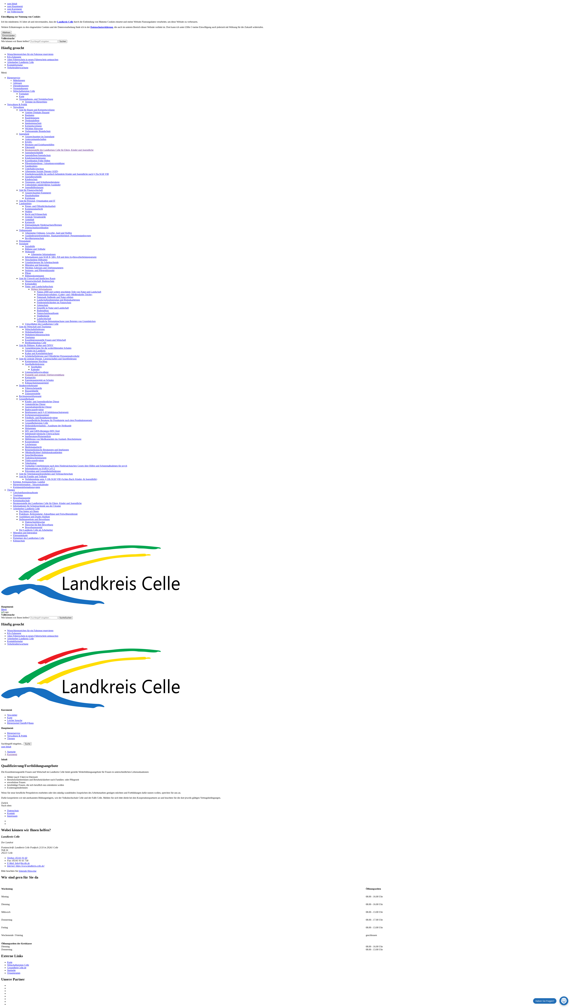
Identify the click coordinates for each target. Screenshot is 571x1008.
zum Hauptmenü (15, 6)
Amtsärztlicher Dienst (35, 404)
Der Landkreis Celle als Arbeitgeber (36, 530)
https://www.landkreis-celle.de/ (25, 866)
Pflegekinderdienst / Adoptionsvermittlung (45, 163)
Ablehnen (6, 32)
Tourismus (30, 337)
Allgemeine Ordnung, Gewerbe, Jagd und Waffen (48, 233)
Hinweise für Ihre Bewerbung (39, 524)
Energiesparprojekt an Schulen (39, 380)
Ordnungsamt (25, 230)
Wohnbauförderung (34, 332)
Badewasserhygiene (34, 409)
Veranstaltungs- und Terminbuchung (36, 99)
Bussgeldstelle (31, 391)
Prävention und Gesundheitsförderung (43, 471)
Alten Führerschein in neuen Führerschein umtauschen (32, 59)
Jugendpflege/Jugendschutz (38, 155)
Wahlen (28, 211)
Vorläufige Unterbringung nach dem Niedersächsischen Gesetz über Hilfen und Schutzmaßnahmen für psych (76, 466)
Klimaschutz (19, 540)
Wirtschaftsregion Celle (24, 91)
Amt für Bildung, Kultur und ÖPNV (36, 345)
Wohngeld (30, 251)
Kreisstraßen (31, 284)
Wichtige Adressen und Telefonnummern (44, 267)
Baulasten (29, 115)
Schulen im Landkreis (35, 350)
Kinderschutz (31, 179)
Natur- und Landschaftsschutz (39, 286)
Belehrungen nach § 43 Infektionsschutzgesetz (47, 412)
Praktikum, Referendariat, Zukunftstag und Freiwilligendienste (48, 514)
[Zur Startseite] (285, 575)
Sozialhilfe (30, 246)
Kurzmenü (12, 754)
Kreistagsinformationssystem (26, 487)
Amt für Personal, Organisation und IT (37, 201)
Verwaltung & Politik (17, 104)
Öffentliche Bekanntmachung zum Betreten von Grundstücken (66, 321)
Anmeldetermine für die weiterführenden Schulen (48, 348)
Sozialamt (23, 243)
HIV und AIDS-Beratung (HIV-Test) (42, 431)
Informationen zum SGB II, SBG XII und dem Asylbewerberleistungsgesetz (61, 257)
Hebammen (30, 428)
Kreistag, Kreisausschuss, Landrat (29, 482)
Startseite (11, 751)
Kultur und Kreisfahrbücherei (39, 353)
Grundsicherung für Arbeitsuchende (42, 262)
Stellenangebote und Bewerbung (34, 519)
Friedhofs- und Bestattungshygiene (41, 417)
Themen (11, 490)
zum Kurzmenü (14, 9)
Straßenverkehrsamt (28, 385)
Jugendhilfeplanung (34, 187)
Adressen (17, 83)
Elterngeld (30, 147)
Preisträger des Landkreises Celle (28, 538)
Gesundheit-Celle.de (16, 967)
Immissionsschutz (33, 123)
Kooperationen (32, 441)
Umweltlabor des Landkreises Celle (41, 324)
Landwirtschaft (44, 318)
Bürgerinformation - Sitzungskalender (30, 484)
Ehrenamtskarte (20, 535)
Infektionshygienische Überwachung (42, 433)
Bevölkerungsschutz (34, 238)
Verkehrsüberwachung (17, 67)
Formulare (24, 93)
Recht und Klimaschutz (36, 214)
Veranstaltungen (20, 88)
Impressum (12, 816)
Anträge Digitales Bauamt (37, 112)
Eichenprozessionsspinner (37, 415)
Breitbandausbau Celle (35, 342)
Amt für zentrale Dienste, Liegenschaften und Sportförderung (48, 358)
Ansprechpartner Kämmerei (38, 193)
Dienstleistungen (21, 85)
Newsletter (12, 715)
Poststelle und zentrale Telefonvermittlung (44, 375)
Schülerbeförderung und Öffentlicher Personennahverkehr (52, 356)
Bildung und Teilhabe (35, 249)
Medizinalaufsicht (33, 447)
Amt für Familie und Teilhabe (33, 476)
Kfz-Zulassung (14, 57)
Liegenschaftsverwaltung (36, 372)
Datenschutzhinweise (35, 522)
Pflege (28, 273)
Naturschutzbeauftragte (48, 313)
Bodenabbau (43, 310)
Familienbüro (31, 166)
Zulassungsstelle (32, 393)
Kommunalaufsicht (34, 209)
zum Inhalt (12, 3)
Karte (21, 96)
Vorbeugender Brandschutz (38, 131)
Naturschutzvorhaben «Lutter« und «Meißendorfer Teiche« (64, 294)
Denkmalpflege (32, 120)
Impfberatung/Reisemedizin (38, 436)
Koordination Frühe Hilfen (37, 160)
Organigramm (13, 973)
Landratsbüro (25, 203)
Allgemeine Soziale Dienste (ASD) (41, 171)
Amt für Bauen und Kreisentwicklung (37, 110)
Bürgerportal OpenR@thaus (20, 723)
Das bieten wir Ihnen (29, 511)
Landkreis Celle (65, 22)
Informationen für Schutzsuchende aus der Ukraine (37, 506)
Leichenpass (31, 444)
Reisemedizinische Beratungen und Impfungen (47, 449)
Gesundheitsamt (26, 399)
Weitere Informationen (41, 289)
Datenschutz (13, 810)
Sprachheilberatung (34, 455)
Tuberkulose (31, 463)
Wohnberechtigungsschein (37, 334)
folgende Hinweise (27, 871)
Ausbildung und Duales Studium (34, 516)
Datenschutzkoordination (36, 227)
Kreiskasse (30, 198)
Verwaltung (18, 107)
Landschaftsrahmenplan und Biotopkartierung (58, 300)
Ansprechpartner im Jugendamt (39, 136)
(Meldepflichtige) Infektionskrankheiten (43, 452)
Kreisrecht (30, 222)
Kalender (35, 369)
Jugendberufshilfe (33, 176)
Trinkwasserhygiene (34, 460)
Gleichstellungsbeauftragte (25, 492)
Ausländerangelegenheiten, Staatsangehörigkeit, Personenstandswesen (58, 235)
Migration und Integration (37, 265)
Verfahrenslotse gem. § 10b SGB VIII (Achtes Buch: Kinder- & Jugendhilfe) (61, 479)
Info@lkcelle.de (18, 863)
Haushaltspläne (32, 195)
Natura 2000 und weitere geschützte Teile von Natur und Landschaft (69, 292)
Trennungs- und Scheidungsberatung (42, 182)
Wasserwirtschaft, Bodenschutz (39, 281)
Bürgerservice (13, 77)
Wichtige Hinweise (34, 128)
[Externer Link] (288, 985)
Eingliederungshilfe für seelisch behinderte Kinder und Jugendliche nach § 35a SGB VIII (67, 174)
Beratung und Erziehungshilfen (39, 144)
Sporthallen (36, 366)
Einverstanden (8, 35)
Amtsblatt (29, 219)
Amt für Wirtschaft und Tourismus (35, 326)
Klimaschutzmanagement (37, 383)
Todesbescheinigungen (35, 457)
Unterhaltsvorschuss (34, 168)
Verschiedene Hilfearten (36, 259)
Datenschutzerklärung (101, 27)
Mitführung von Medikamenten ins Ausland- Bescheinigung (53, 439)
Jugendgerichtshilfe (34, 152)
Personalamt (24, 241)
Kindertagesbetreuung (35, 158)
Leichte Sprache (14, 720)
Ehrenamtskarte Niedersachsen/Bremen (43, 225)
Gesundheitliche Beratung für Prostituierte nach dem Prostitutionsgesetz (58, 420)
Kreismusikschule (21, 500)
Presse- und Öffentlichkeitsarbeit (40, 206)
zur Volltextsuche (15, 11)
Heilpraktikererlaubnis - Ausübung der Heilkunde (48, 425)
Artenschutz (42, 305)
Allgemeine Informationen (43, 254)
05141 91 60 (17, 858)
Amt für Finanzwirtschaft (31, 190)
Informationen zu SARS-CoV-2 (40, 468)
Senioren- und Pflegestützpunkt (39, 270)
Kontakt (11, 813)
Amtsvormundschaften (35, 139)
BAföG (28, 142)
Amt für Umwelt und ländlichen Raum (37, 278)
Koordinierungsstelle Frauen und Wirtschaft (45, 340)
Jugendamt (24, 134)
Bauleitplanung (32, 118)
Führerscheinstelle (33, 388)
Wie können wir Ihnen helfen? (15, 41)
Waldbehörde (43, 316)
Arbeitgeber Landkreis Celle (20, 62)
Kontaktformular (15, 65)
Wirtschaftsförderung (35, 329)
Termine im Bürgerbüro (36, 102)
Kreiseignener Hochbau (36, 361)
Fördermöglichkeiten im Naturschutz (54, 302)
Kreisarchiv (30, 377)
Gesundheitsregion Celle (36, 423)
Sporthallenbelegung (34, 364)
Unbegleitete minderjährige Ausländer (43, 184)
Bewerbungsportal (21, 498)
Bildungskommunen (34, 275)
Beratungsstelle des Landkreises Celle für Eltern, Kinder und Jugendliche (59, 150)
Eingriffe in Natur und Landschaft (53, 308)
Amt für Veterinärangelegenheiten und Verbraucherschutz (46, 474)
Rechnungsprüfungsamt (30, 396)
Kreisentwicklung (33, 126)
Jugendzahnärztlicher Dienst (38, 407)
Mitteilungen (19, 80)
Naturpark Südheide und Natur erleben (55, 297)
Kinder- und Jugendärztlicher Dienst (42, 401)
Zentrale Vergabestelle (35, 217)
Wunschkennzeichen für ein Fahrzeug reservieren (30, 54)
